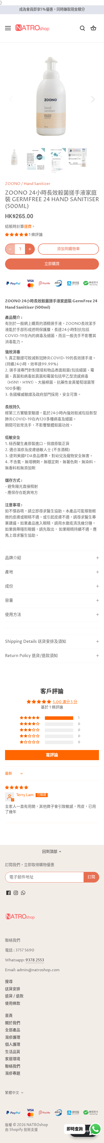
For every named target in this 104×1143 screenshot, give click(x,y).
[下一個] (92, 98)
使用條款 (12, 1003)
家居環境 (12, 1059)
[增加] (30, 249)
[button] (17, 234)
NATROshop (37, 1125)
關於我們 (12, 1023)
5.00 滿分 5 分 (65, 702)
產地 (9, 572)
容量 (9, 600)
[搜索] (82, 28)
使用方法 (13, 614)
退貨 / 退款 (14, 996)
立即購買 (52, 263)
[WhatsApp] (23, 892)
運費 (28, 226)
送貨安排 (12, 989)
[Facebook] (8, 892)
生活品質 (12, 1052)
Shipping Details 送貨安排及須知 (35, 641)
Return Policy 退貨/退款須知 (31, 656)
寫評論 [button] (52, 755)
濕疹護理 (12, 1037)
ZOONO (12, 183)
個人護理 (12, 1044)
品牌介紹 (13, 558)
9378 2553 (34, 960)
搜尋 (9, 981)
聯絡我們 (12, 1066)
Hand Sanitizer (37, 183)
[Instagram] (16, 892)
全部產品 (12, 1030)
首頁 (9, 1015)
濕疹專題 (12, 1073)
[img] (16, 787)
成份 (9, 586)
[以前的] (11, 98)
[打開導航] (8, 28)
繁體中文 (12, 1093)
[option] (52, 99)
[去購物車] (93, 28)
